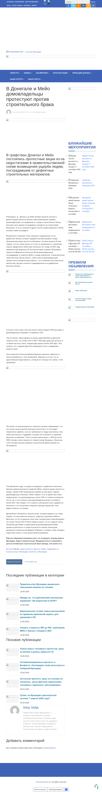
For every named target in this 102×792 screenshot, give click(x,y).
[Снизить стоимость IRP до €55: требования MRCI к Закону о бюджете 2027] (35, 631)
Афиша (27, 73)
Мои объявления (31, 2)
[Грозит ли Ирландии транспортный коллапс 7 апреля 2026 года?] (35, 698)
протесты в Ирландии (38, 552)
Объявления (42, 73)
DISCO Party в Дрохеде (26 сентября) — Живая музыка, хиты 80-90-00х (88, 246)
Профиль (26, 5)
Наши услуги (16, 79)
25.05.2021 (26, 112)
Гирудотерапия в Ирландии (84, 307)
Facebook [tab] (31, 562)
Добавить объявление (15, 2)
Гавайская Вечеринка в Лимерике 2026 (88, 183)
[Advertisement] (51, 26)
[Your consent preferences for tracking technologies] (97, 787)
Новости (14, 73)
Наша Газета (34, 79)
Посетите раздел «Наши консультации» (83, 299)
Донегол (37, 549)
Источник (10, 549)
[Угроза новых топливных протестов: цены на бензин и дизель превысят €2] (35, 652)
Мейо (43, 549)
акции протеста (26, 549)
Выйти (34, 5)
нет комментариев (39, 112)
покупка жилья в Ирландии (17, 552)
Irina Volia (15, 112)
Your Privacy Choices (55, 789)
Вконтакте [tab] (14, 562)
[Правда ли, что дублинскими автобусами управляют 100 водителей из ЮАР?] (35, 601)
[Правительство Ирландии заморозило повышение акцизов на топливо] (35, 587)
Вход (9, 5)
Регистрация (17, 5)
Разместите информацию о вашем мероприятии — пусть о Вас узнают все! (84, 275)
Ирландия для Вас (82, 73)
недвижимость (53, 549)
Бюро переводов (81, 290)
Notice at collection (40, 789)
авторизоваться (49, 748)
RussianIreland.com (44, 782)
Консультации (60, 73)
